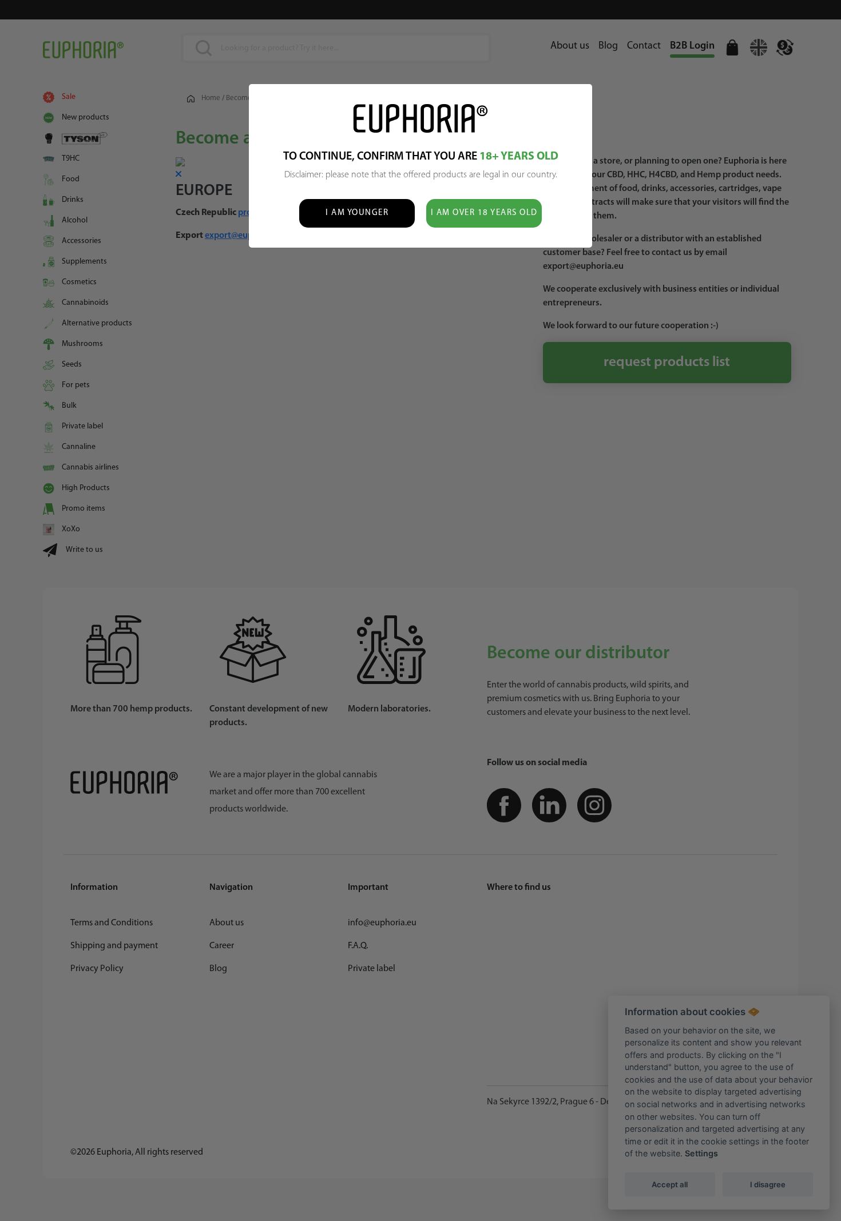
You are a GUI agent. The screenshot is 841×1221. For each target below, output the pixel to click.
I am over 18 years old (484, 213)
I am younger (357, 213)
